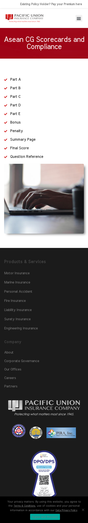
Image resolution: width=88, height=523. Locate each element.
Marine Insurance (17, 282)
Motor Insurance (16, 273)
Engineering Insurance (21, 328)
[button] (79, 18)
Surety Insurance (17, 319)
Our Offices (12, 369)
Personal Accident (18, 291)
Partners (10, 386)
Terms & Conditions (24, 506)
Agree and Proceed (45, 517)
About (9, 352)
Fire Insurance (15, 300)
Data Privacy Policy (66, 510)
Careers (10, 378)
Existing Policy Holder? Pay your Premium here (51, 4)
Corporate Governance (21, 361)
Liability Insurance (18, 310)
